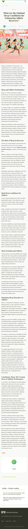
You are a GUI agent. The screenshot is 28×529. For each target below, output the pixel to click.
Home (2, 521)
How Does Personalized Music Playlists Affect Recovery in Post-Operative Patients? (14, 493)
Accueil (2, 5)
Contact (14, 521)
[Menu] (25, 1)
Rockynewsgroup (12, 512)
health (7, 5)
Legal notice (8, 521)
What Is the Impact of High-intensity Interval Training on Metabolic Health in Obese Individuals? (13, 499)
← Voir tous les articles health (8, 476)
